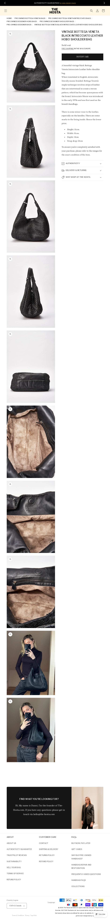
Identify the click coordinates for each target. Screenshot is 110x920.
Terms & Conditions (18, 915)
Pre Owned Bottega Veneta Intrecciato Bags (69, 18)
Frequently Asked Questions (86, 874)
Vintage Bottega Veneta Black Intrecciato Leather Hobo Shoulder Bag (68, 25)
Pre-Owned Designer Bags (19, 25)
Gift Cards (77, 849)
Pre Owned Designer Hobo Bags (22, 21)
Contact (43, 843)
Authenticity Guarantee (19, 849)
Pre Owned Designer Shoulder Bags (57, 21)
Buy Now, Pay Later (81, 843)
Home (9, 18)
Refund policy (14, 880)
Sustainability (14, 862)
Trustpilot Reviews (17, 855)
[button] (6, 11)
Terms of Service (15, 874)
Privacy (27, 915)
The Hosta (67, 907)
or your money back (68, 3)
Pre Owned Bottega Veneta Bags (30, 18)
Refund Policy (46, 862)
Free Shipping (68, 49)
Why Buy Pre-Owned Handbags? (81, 857)
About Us (11, 843)
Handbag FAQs (79, 880)
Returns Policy (46, 855)
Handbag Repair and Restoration (81, 866)
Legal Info (34, 915)
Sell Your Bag (14, 868)
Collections (78, 887)
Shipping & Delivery (48, 849)
